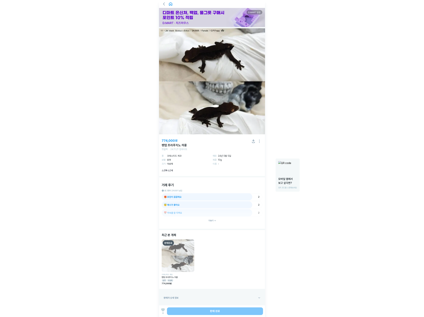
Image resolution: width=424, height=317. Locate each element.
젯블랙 (165, 149)
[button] (164, 4)
